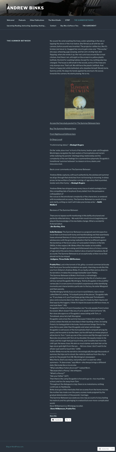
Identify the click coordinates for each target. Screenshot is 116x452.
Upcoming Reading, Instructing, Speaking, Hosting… (26, 26)
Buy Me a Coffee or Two (69, 26)
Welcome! (10, 20)
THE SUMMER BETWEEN (83, 20)
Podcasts (22, 20)
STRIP (67, 20)
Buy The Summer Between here (63, 129)
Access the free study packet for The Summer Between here (75, 123)
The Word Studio (54, 20)
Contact (53, 26)
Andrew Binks (25, 7)
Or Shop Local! (56, 139)
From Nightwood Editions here (63, 134)
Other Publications (37, 20)
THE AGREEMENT (89, 26)
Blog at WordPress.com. (15, 447)
